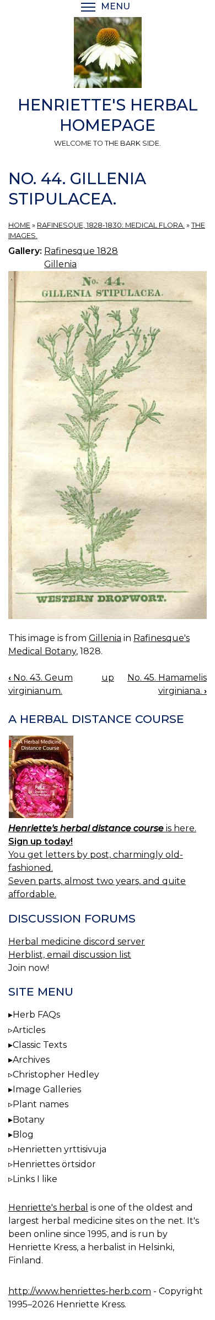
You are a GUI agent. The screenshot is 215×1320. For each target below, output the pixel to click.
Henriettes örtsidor (54, 1164)
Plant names (40, 1104)
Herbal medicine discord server (76, 941)
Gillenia (60, 264)
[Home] (107, 54)
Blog (23, 1134)
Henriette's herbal (48, 1207)
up (107, 677)
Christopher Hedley (56, 1074)
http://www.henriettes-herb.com (79, 1291)
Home (19, 225)
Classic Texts (40, 1045)
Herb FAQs (36, 1014)
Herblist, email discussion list (69, 954)
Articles (29, 1030)
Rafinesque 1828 (81, 251)
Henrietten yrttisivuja (59, 1149)
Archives (31, 1059)
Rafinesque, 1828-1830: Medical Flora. (111, 225)
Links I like (35, 1179)
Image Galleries (47, 1089)
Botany (29, 1119)
